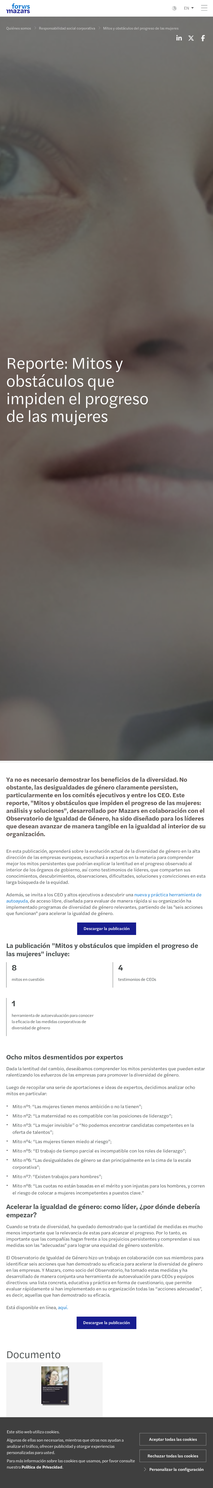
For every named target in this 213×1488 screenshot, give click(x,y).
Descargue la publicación (106, 1322)
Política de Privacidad (42, 1467)
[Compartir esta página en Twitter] (191, 38)
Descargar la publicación (107, 928)
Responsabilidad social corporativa (67, 28)
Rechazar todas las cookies (173, 1456)
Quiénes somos (18, 28)
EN (186, 8)
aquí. (63, 1307)
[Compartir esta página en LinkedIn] (179, 38)
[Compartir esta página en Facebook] (203, 38)
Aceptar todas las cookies (173, 1439)
